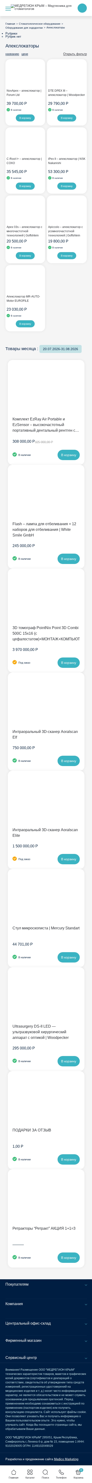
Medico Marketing (66, 1459)
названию (12, 54)
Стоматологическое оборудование (39, 23)
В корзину (25, 118)
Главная (10, 23)
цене (24, 54)
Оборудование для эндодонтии (24, 27)
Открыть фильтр (75, 54)
